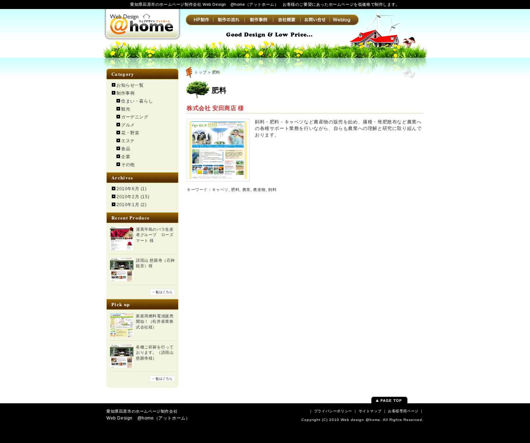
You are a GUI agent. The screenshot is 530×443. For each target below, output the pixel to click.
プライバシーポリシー (333, 411)
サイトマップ (370, 411)
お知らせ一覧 (130, 85)
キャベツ (220, 189)
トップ (200, 72)
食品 (125, 148)
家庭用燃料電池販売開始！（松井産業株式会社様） (154, 321)
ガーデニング (135, 117)
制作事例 (258, 19)
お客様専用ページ (403, 411)
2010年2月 (127, 196)
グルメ (128, 124)
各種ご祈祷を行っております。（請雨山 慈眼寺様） (154, 352)
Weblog (344, 19)
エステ (128, 140)
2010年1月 (127, 204)
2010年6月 (127, 188)
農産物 (259, 189)
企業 (125, 156)
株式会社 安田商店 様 (215, 108)
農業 (246, 189)
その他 (128, 164)
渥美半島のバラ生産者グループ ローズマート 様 (154, 235)
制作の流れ (228, 19)
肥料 (235, 189)
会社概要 (286, 19)
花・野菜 (130, 132)
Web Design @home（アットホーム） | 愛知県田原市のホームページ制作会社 (142, 23)
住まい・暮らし (137, 101)
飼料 (272, 189)
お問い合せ (315, 19)
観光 (125, 109)
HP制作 (199, 19)
